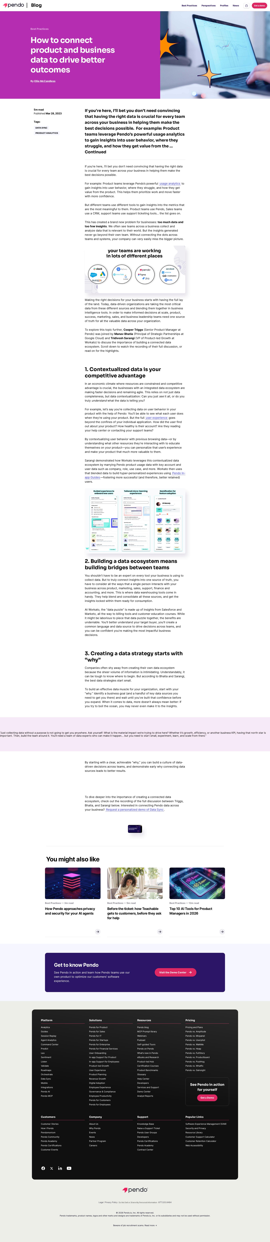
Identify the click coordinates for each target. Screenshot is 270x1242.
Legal (101, 1202)
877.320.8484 (165, 1202)
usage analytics (170, 183)
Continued (95, 152)
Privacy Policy (111, 1202)
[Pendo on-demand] (246, 5)
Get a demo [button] (259, 5)
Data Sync (41, 128)
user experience (156, 417)
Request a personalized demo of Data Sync (134, 809)
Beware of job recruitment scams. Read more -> (135, 1225)
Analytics (45, 1027)
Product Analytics (46, 133)
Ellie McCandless (44, 81)
